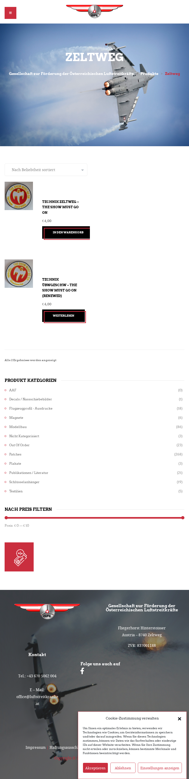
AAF (12, 390)
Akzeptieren (95, 768)
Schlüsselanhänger (24, 482)
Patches (15, 454)
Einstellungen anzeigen (159, 768)
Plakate (15, 464)
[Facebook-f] (82, 671)
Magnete (16, 418)
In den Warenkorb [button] (68, 232)
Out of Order (19, 445)
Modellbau (18, 427)
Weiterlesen (63, 315)
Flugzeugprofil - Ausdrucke (31, 408)
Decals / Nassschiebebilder (30, 399)
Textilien (16, 491)
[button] (179, 718)
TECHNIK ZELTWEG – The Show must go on (60, 207)
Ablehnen (123, 768)
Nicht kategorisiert (24, 436)
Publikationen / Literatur (28, 473)
